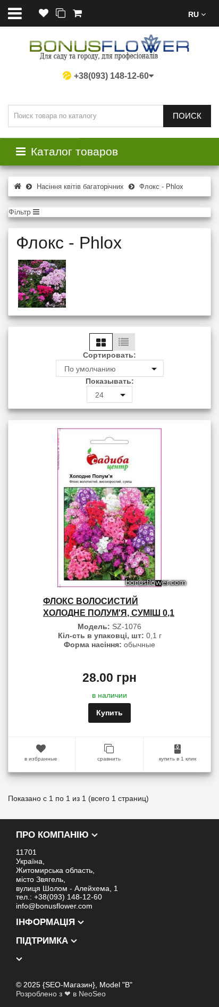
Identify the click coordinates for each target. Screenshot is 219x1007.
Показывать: (110, 381)
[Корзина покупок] (77, 14)
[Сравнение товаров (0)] (60, 14)
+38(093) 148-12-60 (111, 75)
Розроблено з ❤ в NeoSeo (61, 993)
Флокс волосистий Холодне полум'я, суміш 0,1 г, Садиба (108, 613)
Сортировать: (109, 355)
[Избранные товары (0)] (43, 14)
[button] (197, 13)
